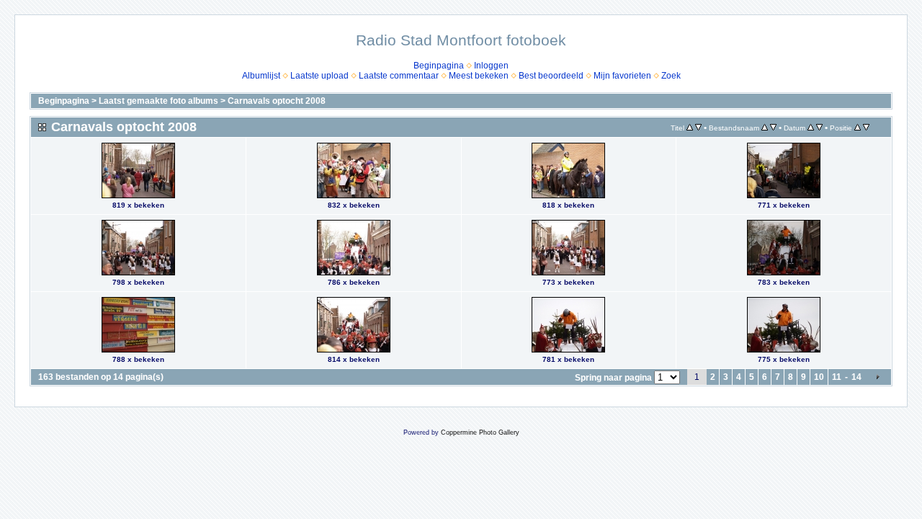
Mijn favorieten (622, 76)
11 (836, 377)
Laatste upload (319, 76)
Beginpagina (438, 66)
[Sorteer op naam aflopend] (773, 128)
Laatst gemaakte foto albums (158, 101)
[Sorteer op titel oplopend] (689, 128)
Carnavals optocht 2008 (277, 101)
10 (819, 377)
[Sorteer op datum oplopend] (810, 128)
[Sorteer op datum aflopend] (819, 128)
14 (856, 377)
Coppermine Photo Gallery (480, 432)
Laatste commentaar (399, 76)
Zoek (671, 76)
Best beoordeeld (551, 76)
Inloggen (491, 66)
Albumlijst (261, 76)
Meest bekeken (479, 76)
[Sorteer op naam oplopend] (764, 128)
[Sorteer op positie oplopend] (857, 128)
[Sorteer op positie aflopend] (866, 128)
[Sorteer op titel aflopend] (698, 128)
